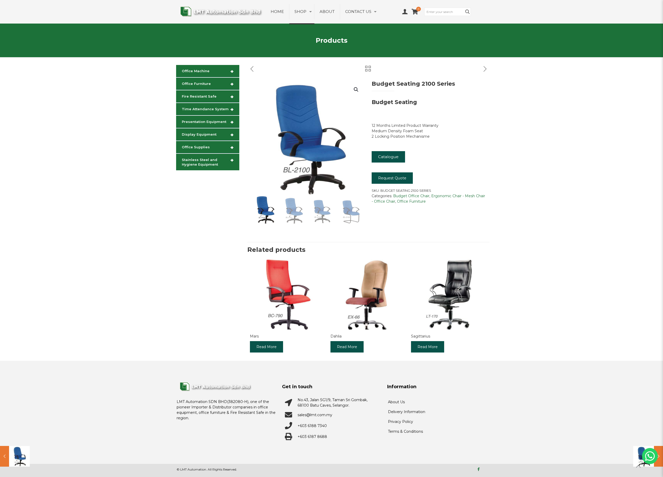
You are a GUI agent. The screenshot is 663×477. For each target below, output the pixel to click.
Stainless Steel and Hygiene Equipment (208, 161)
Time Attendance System (208, 109)
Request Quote (392, 178)
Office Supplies (208, 147)
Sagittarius (420, 336)
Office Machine (208, 71)
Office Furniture (411, 201)
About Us (396, 402)
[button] (356, 89)
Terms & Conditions (405, 431)
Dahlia (336, 336)
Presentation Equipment (208, 122)
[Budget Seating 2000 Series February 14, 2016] (15, 456)
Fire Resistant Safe (208, 97)
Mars (254, 336)
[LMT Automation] (221, 11)
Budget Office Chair (411, 196)
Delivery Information (406, 411)
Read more (266, 346)
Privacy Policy (400, 421)
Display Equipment (208, 135)
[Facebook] (478, 469)
